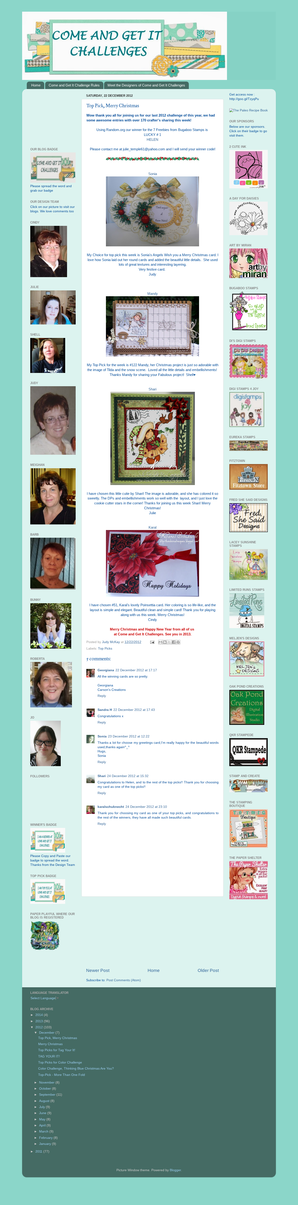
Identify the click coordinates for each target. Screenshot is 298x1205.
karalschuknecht (111, 807)
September (47, 1094)
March (44, 1131)
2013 (39, 1021)
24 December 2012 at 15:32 (128, 776)
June (43, 1113)
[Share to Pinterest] (178, 642)
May (42, 1119)
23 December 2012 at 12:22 (128, 736)
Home (36, 85)
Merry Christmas (50, 1044)
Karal (152, 527)
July (42, 1107)
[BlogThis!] (165, 642)
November (47, 1082)
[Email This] (160, 642)
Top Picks (105, 648)
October (45, 1088)
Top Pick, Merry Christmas (57, 1038)
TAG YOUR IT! (49, 1056)
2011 (39, 1151)
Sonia (152, 174)
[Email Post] (152, 642)
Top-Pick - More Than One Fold (61, 1075)
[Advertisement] (152, 932)
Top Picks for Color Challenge (60, 1062)
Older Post (208, 970)
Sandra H (105, 710)
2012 (39, 1027)
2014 (39, 1015)
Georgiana (106, 670)
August (44, 1101)
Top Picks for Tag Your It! (56, 1050)
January (45, 1144)
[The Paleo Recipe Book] (248, 110)
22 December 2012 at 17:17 (136, 670)
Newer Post (97, 970)
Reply (102, 696)
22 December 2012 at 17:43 (134, 710)
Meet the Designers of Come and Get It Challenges (146, 85)
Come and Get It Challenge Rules (74, 85)
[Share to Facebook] (173, 642)
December (47, 1032)
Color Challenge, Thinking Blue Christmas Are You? (76, 1068)
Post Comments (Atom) (123, 980)
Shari (102, 776)
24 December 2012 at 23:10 (146, 807)
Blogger (175, 1170)
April (43, 1125)
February (46, 1138)
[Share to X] (169, 642)
